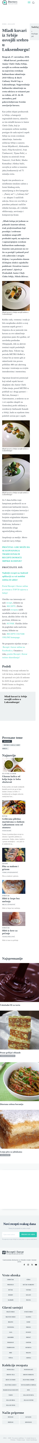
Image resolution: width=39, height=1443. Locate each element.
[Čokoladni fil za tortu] (19, 982)
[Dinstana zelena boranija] (19, 1081)
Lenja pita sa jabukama (11, 1152)
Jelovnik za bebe (9, 773)
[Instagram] (28, 1265)
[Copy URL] (16, 712)
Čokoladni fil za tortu (10, 1005)
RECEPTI (11, 606)
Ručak (4, 816)
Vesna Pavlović (8, 937)
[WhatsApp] (21, 707)
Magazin (11, 24)
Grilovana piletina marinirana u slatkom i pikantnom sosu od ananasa (13, 823)
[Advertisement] (19, 1189)
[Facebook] (6, 707)
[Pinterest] (16, 707)
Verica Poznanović (10, 872)
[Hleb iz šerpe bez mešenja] (13, 887)
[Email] (11, 712)
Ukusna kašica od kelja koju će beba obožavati (11, 779)
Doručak (6, 896)
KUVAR (10, 623)
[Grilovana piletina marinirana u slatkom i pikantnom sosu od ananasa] (13, 807)
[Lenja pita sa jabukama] (19, 1129)
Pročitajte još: (34, 35)
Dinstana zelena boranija (11, 1104)
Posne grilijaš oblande (10, 1052)
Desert (5, 863)
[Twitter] (11, 707)
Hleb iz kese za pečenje (9, 932)
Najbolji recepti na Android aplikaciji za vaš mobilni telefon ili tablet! (15, 576)
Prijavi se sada (28, 1234)
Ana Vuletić (5, 1155)
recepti (9, 603)
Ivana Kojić (6, 831)
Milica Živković (8, 904)
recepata (14, 609)
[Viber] (6, 712)
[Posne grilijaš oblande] (19, 1030)
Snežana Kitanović (8, 1056)
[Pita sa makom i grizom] (13, 855)
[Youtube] (36, 1265)
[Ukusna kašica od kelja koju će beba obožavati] (13, 765)
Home (4, 24)
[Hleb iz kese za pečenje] (13, 919)
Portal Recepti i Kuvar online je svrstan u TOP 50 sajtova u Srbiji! (15, 589)
